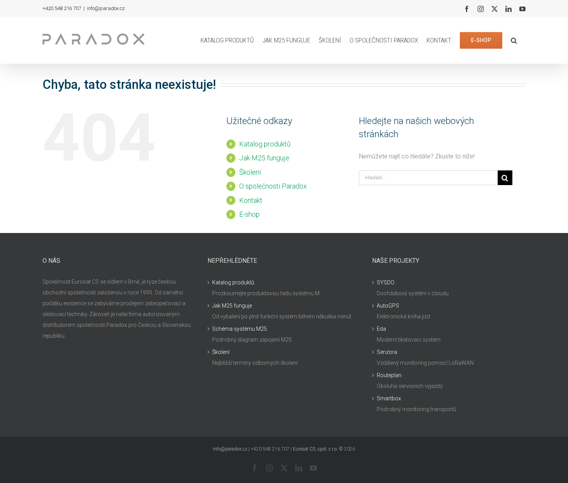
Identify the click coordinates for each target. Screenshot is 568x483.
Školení (250, 172)
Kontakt (250, 200)
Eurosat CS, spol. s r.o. (315, 449)
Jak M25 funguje (264, 158)
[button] (514, 40)
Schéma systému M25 (239, 329)
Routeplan (389, 375)
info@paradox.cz (106, 8)
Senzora (387, 352)
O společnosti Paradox (273, 186)
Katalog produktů (265, 144)
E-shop (249, 214)
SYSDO (386, 282)
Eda (381, 329)
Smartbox (389, 398)
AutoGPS (388, 306)
